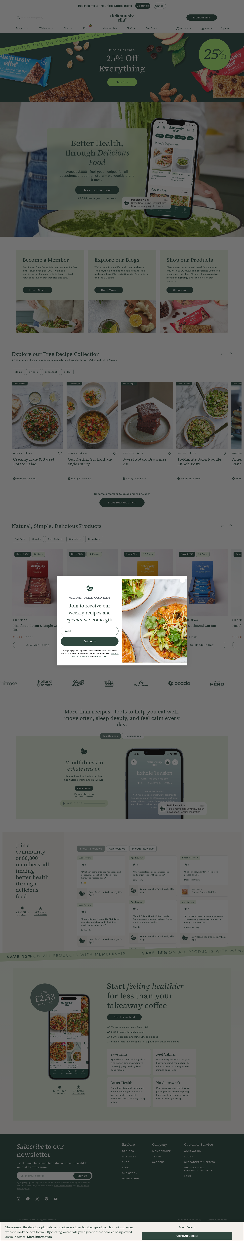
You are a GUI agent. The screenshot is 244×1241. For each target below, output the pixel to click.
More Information (39, 1237)
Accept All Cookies (187, 1236)
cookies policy (100, 656)
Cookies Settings (187, 1227)
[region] (122, 1231)
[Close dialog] (182, 580)
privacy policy (82, 656)
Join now (90, 641)
